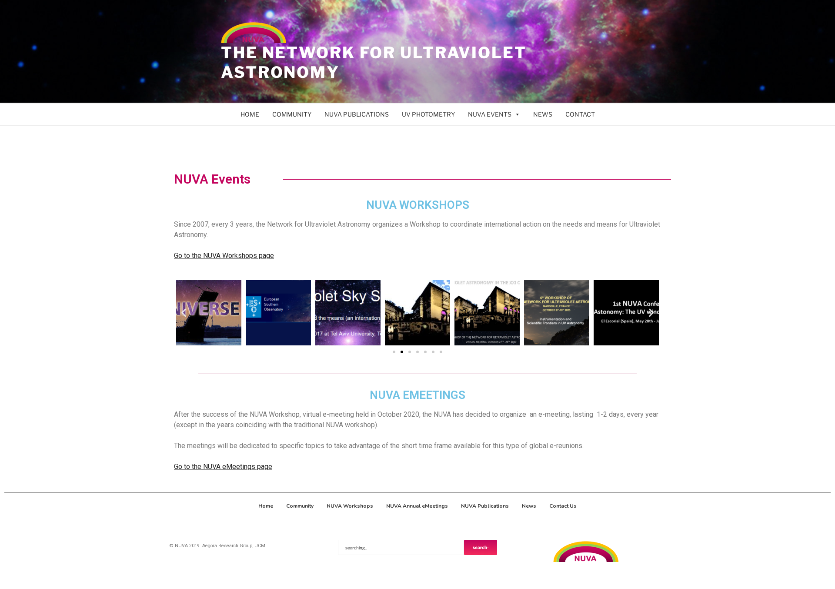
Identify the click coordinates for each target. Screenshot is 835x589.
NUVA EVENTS (489, 114)
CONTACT (580, 114)
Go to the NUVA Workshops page (224, 255)
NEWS (542, 114)
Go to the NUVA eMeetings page (223, 466)
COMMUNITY (291, 114)
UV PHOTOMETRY (428, 114)
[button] (183, 313)
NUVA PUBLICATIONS (356, 114)
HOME (249, 114)
